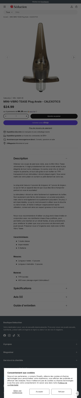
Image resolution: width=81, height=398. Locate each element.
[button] (48, 207)
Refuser (61, 392)
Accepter (39, 392)
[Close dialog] (75, 179)
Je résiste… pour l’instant (59, 218)
